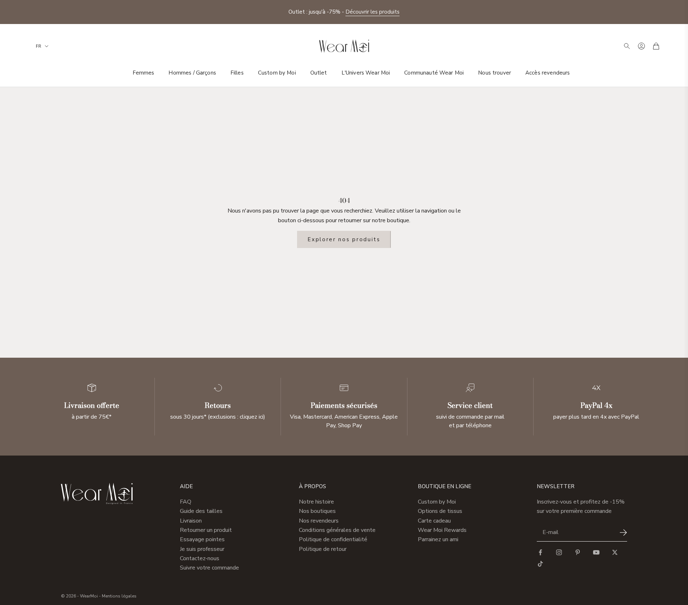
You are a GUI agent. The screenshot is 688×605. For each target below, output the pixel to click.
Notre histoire (316, 502)
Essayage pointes (202, 539)
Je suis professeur (202, 549)
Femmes (143, 72)
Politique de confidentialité (333, 539)
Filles (237, 72)
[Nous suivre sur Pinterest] (577, 552)
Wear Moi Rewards (442, 530)
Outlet (318, 72)
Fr (38, 46)
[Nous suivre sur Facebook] (540, 552)
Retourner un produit (206, 530)
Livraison (191, 521)
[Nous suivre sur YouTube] (596, 552)
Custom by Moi (277, 72)
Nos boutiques (317, 511)
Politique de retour (323, 549)
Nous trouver (494, 72)
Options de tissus (440, 511)
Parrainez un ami (438, 539)
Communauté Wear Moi (434, 72)
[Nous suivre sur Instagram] (559, 552)
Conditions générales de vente (337, 530)
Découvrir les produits (372, 11)
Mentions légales (119, 596)
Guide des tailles (201, 511)
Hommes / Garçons (192, 72)
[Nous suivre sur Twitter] (614, 552)
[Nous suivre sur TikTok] (540, 563)
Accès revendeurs (547, 72)
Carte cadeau (434, 521)
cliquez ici (251, 417)
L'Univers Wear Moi (365, 72)
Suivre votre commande (209, 568)
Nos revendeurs (319, 521)
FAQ (185, 502)
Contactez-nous (199, 558)
